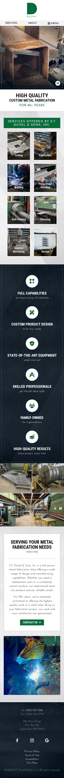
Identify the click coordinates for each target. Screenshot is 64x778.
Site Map (32, 763)
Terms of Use (32, 755)
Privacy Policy (32, 751)
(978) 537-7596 (34, 710)
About (32, 23)
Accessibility (32, 759)
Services (11, 23)
